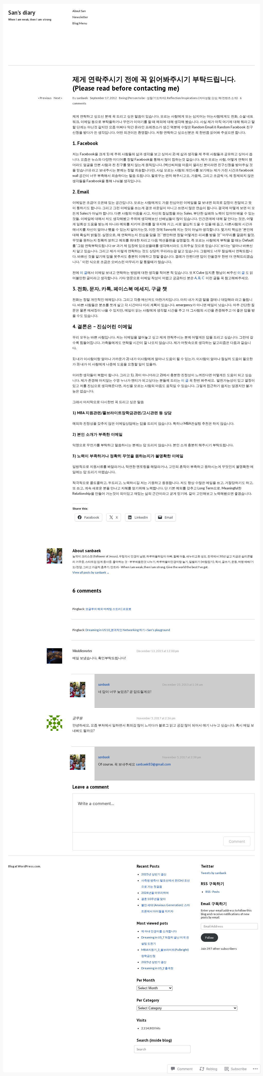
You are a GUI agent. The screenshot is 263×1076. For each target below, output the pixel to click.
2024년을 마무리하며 (155, 892)
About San (79, 11)
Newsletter (80, 17)
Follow (209, 937)
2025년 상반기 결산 (153, 874)
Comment (237, 841)
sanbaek (82, 98)
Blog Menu (79, 23)
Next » (58, 98)
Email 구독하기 (214, 903)
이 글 (83, 272)
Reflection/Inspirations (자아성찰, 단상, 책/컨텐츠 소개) (202, 98)
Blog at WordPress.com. (24, 866)
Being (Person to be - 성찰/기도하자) (142, 98)
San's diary (21, 12)
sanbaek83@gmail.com (153, 764)
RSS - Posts (212, 891)
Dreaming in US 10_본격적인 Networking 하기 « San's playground (128, 630)
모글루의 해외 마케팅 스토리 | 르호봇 (108, 608)
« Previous (45, 98)
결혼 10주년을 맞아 (153, 898)
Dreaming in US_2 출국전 (157, 968)
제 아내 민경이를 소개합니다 (159, 931)
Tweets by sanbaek (213, 873)
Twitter (207, 866)
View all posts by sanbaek (90, 572)
